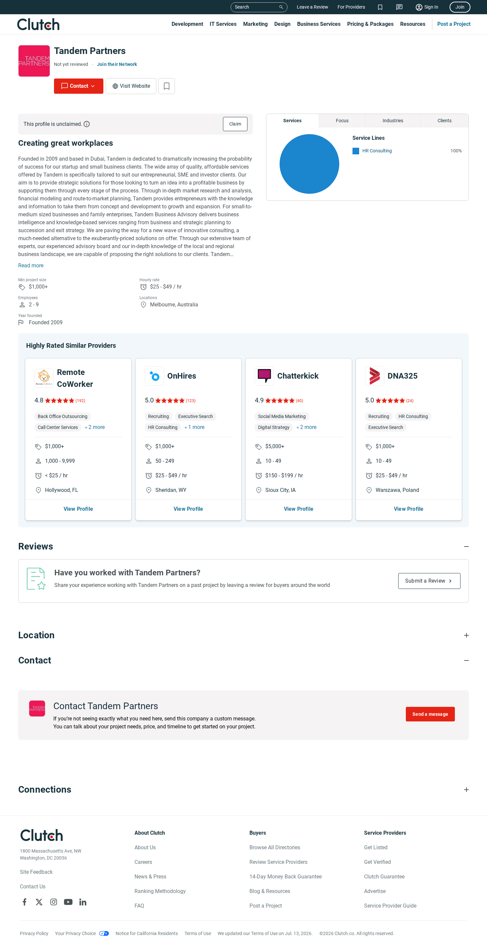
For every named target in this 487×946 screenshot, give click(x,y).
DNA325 (403, 376)
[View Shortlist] (380, 7)
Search (242, 7)
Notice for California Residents (147, 933)
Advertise (375, 891)
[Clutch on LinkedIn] (82, 902)
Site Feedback (36, 872)
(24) (409, 400)
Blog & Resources (269, 891)
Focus (342, 120)
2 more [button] (96, 427)
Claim (235, 124)
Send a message (430, 714)
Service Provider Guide (390, 906)
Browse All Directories (274, 847)
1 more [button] (196, 427)
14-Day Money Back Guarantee (285, 876)
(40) (299, 400)
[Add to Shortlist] (167, 86)
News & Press (150, 876)
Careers (143, 862)
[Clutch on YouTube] (68, 902)
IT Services (223, 24)
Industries (393, 120)
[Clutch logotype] (38, 24)
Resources (412, 24)
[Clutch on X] (39, 902)
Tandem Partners (90, 50)
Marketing (255, 24)
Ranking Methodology (160, 891)
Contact (79, 86)
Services (292, 120)
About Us (145, 847)
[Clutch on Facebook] (24, 902)
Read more (30, 265)
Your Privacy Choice (75, 933)
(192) (80, 400)
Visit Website (135, 86)
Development (187, 24)
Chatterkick (298, 376)
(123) (190, 400)
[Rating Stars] (59, 400)
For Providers (351, 7)
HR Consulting (377, 150)
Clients (445, 120)
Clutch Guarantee (384, 876)
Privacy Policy (34, 933)
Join (460, 7)
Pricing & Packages (370, 24)
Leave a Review (312, 7)
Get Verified (377, 862)
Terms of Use (198, 933)
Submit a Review (425, 581)
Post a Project (453, 24)
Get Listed (376, 847)
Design (282, 24)
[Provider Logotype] (34, 61)
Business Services (319, 24)
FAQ (139, 906)
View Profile (78, 509)
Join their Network (117, 64)
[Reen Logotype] (44, 378)
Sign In (431, 7)
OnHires (181, 376)
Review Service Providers (278, 862)
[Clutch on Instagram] (53, 902)
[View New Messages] (399, 7)
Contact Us (32, 886)
